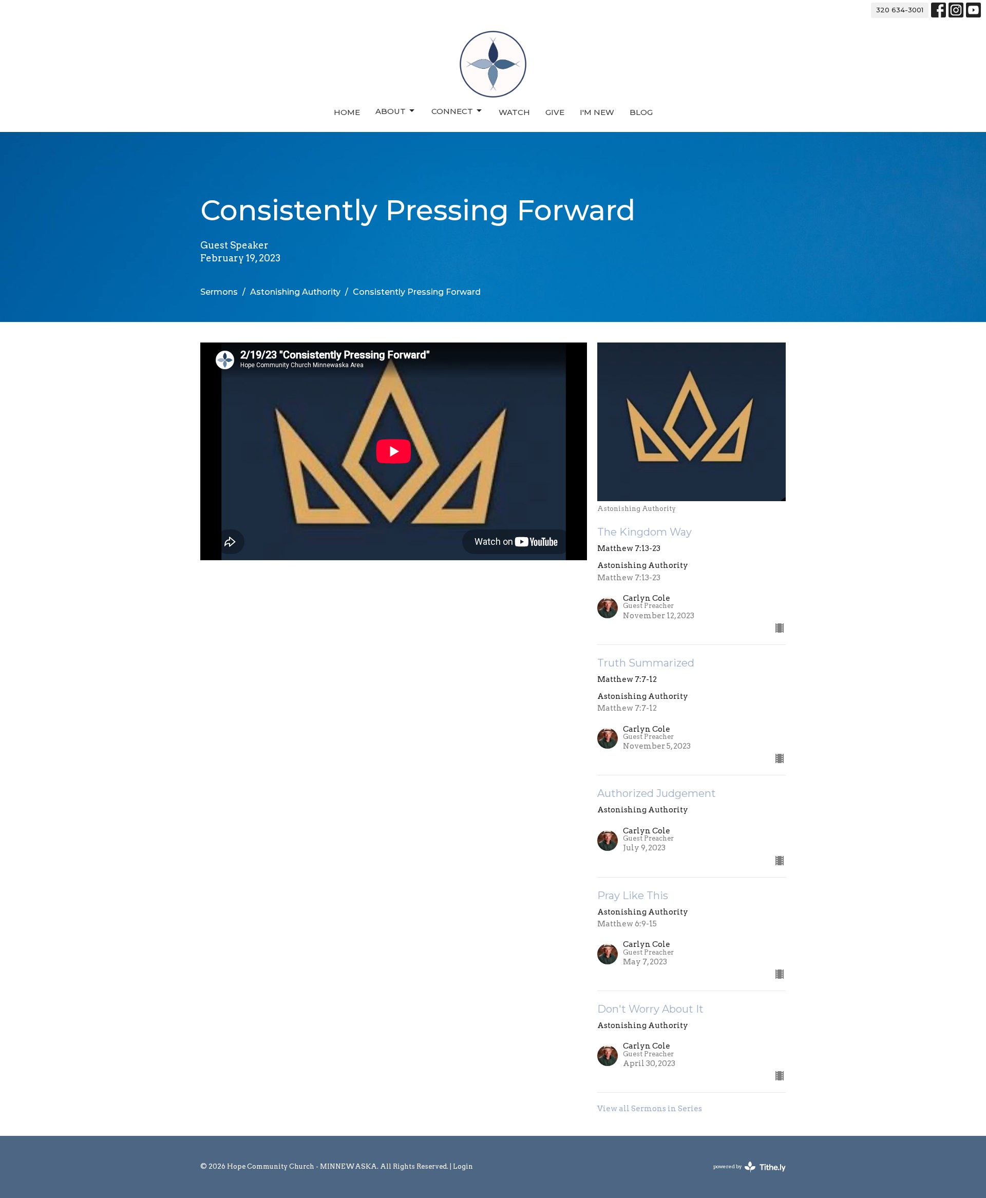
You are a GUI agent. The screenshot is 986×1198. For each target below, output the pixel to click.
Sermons (219, 292)
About (390, 111)
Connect (452, 111)
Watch (514, 112)
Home (347, 112)
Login (463, 1166)
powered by (744, 1175)
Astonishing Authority (295, 292)
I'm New (597, 112)
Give (554, 112)
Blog (641, 112)
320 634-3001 (899, 10)
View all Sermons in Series (649, 1108)
